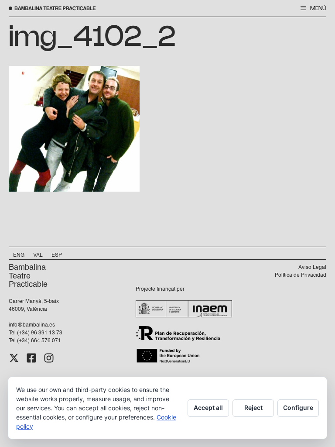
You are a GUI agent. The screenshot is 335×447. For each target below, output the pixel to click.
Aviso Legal (312, 267)
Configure (298, 407)
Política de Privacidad (300, 275)
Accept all (208, 407)
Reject (253, 407)
